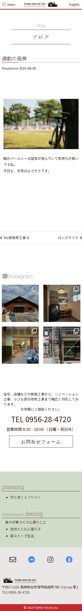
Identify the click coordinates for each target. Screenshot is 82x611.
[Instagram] (34, 317)
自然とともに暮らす (25, 529)
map (68, 587)
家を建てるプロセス (25, 497)
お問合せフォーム (41, 442)
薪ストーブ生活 (22, 535)
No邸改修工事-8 (16, 237)
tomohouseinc (20, 288)
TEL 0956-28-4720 (41, 419)
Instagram (20, 276)
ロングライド (68, 237)
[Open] (20, 303)
